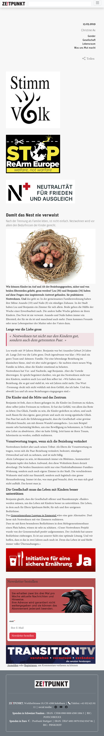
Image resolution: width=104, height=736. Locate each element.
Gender (91, 36)
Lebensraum (88, 44)
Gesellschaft (89, 40)
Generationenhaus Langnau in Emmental (34, 515)
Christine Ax (88, 30)
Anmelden (12, 665)
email (11, 621)
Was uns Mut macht (84, 48)
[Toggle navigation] (97, 2)
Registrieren (30, 665)
